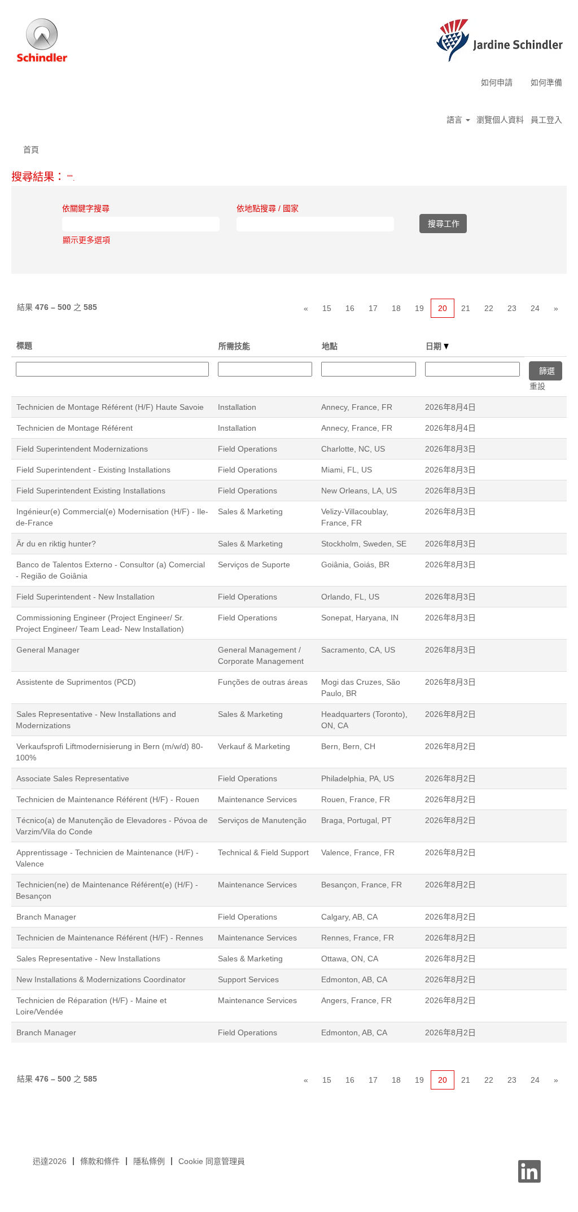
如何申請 (497, 82)
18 (396, 308)
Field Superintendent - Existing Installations (93, 469)
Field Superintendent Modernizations (82, 448)
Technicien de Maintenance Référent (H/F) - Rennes (109, 937)
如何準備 (546, 82)
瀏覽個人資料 (500, 119)
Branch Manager (46, 916)
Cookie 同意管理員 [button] (211, 1161)
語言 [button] (455, 119)
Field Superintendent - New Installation (85, 596)
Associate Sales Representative (72, 778)
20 (442, 308)
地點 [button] (330, 346)
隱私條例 (149, 1161)
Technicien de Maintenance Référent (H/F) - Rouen (107, 799)
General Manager (48, 649)
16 (349, 308)
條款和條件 (100, 1161)
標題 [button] (24, 345)
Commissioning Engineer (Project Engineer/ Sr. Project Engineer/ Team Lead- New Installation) (100, 623)
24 (535, 308)
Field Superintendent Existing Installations (90, 490)
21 (465, 308)
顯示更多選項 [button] (86, 239)
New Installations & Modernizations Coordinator (101, 979)
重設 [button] (537, 386)
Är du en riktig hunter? (56, 543)
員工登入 (546, 119)
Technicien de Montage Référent (74, 427)
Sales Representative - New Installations (88, 958)
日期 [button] (435, 346)
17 (373, 308)
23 (511, 308)
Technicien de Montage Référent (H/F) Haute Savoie (110, 407)
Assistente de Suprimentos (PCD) (76, 681)
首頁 (31, 149)
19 (419, 308)
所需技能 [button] (234, 346)
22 (488, 308)
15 (326, 308)
